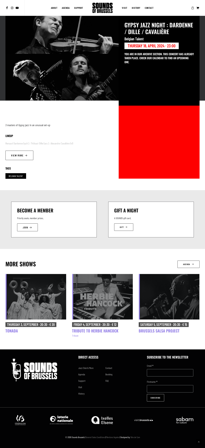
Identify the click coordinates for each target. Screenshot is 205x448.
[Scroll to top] (198, 441)
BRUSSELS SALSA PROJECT (159, 331)
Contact (149, 7)
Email (150, 366)
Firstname (152, 382)
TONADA (11, 331)
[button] (7, 8)
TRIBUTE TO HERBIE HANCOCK (95, 331)
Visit (124, 7)
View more (17, 155)
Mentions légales (112, 437)
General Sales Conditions (95, 437)
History (136, 7)
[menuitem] (7, 8)
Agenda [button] (186, 264)
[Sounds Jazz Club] (102, 7)
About (54, 7)
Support (78, 7)
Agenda (66, 7)
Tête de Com (135, 437)
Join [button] (25, 227)
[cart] (197, 8)
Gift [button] (122, 227)
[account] (193, 8)
